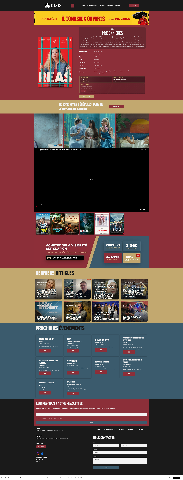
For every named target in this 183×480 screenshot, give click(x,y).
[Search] (72, 6)
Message (95, 456)
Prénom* (95, 443)
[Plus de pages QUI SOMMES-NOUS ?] (97, 5)
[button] (45, 350)
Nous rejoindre (49, 438)
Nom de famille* (124, 443)
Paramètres (168, 477)
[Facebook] (42, 453)
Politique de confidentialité (77, 477)
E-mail (38, 412)
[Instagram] (37, 453)
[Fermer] (181, 478)
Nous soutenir (40, 438)
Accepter (176, 477)
